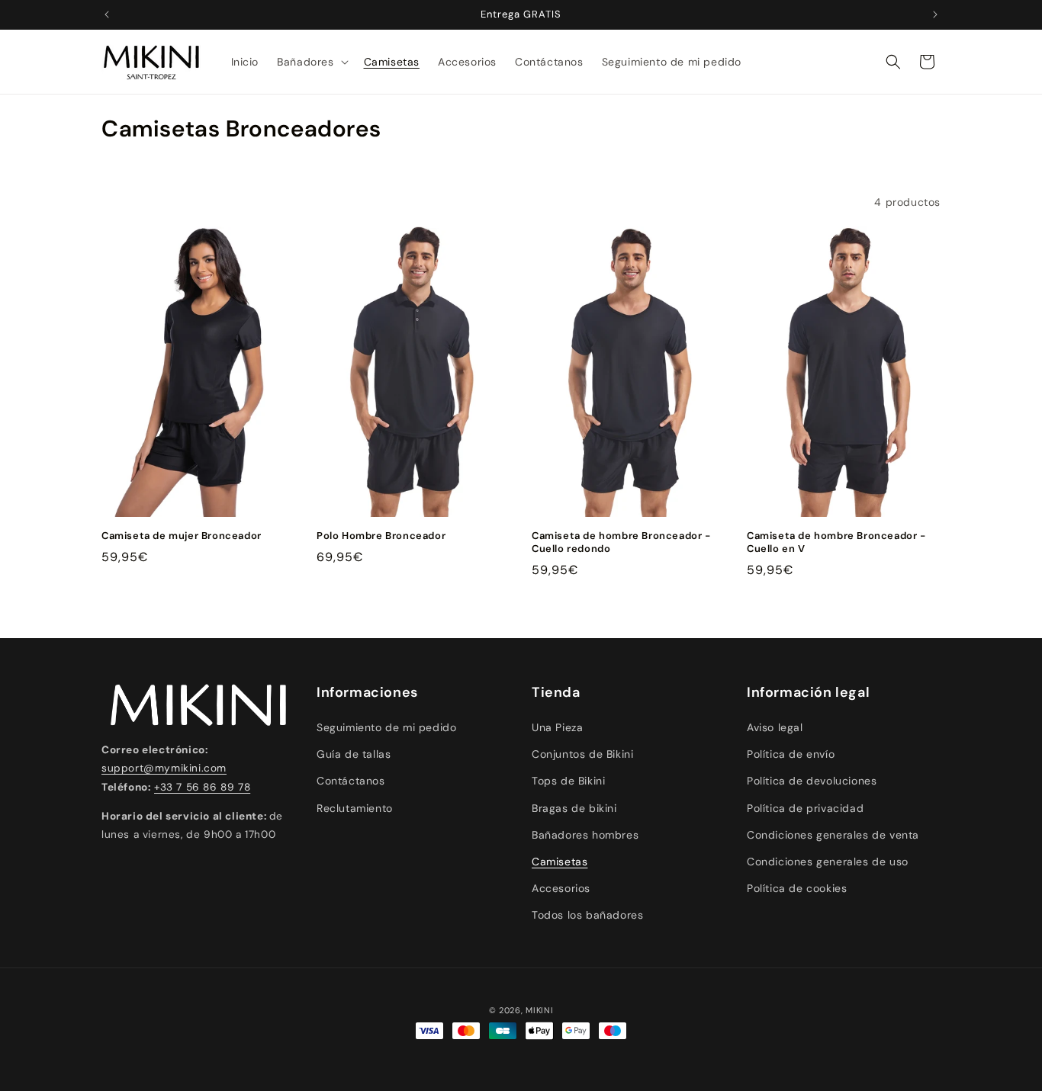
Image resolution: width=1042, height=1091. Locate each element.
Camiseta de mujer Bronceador (181, 536)
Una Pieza (557, 727)
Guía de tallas (354, 754)
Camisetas (559, 861)
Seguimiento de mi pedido (386, 727)
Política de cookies (797, 888)
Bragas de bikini (574, 808)
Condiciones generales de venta (833, 835)
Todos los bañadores (587, 915)
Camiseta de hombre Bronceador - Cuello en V (836, 542)
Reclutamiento (355, 808)
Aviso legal (775, 727)
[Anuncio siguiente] (935, 14)
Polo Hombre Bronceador (381, 536)
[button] (311, 62)
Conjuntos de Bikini (582, 754)
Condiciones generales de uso (828, 861)
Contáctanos (351, 781)
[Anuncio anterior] (107, 14)
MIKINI (539, 1010)
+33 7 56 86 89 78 (202, 787)
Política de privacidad (805, 808)
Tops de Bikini (568, 781)
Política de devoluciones (811, 781)
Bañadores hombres (585, 835)
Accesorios (561, 888)
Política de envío (791, 754)
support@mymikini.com (164, 768)
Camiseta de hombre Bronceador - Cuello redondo (621, 542)
